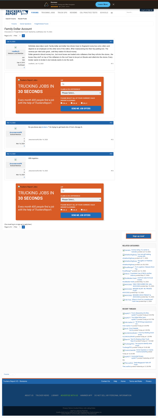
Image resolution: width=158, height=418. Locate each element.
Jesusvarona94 (15, 132)
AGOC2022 (136, 286)
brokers (45, 127)
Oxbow (132, 275)
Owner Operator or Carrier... (145, 350)
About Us (29, 395)
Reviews (73, 13)
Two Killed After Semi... (139, 317)
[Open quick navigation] (150, 24)
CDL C (84, 103)
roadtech (15, 51)
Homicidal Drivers (137, 356)
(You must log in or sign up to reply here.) (18, 224)
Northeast (21, 65)
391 (23, 57)
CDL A (64, 103)
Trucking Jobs (48, 13)
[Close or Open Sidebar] (147, 24)
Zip (62, 80)
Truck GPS (62, 13)
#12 (111, 123)
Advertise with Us (69, 395)
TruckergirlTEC (127, 347)
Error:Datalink (133, 328)
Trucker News (42, 395)
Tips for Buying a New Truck (140, 339)
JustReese (39, 32)
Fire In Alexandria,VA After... (140, 313)
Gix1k (131, 330)
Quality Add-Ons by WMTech (79, 412)
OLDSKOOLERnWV (128, 336)
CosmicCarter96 (141, 352)
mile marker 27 (127, 326)
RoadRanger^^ (127, 271)
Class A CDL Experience (70, 89)
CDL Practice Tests (88, 13)
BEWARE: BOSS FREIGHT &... (142, 295)
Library (55, 395)
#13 (111, 154)
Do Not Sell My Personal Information (112, 395)
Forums (35, 13)
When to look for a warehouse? (142, 299)
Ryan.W (133, 341)
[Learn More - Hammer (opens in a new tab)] (79, 4)
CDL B (74, 103)
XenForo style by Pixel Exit (79, 411)
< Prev (15, 36)
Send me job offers (80, 108)
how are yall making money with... (144, 255)
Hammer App (86, 395)
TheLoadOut (126, 366)
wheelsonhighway (128, 258)
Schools (104, 13)
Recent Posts (22, 19)
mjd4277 (134, 315)
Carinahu (134, 252)
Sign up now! (138, 236)
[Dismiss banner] (113, 4)
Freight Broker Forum (21, 32)
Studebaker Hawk (128, 282)
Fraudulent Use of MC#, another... (141, 273)
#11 (111, 41)
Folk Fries (135, 301)
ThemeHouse (91, 414)
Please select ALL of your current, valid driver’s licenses (78, 99)
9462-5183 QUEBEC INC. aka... (143, 284)
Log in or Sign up (146, 10)
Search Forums (11, 19)
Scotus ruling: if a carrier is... (140, 250)
